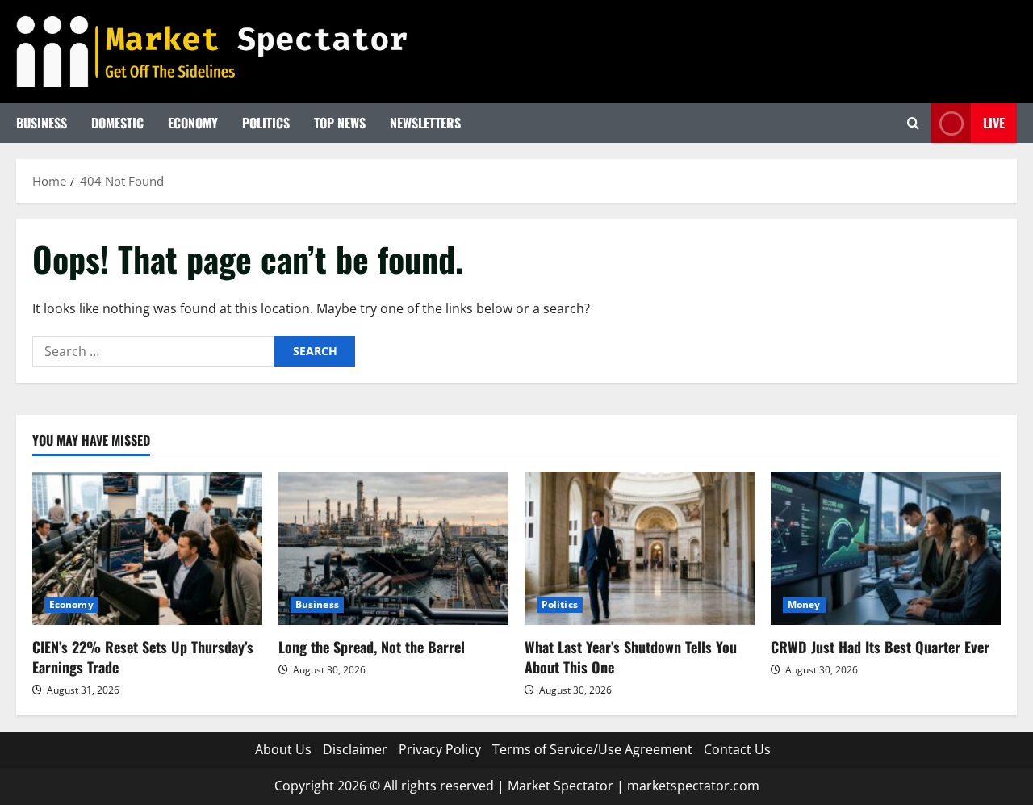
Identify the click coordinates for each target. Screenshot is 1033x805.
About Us (283, 749)
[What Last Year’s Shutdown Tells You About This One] (640, 548)
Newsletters (425, 122)
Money (804, 604)
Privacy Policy (440, 749)
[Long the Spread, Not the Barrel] (393, 548)
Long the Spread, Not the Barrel (371, 646)
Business (41, 122)
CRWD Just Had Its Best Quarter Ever (880, 646)
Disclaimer (355, 749)
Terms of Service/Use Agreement (592, 749)
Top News (340, 122)
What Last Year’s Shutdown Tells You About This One (631, 656)
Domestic (117, 122)
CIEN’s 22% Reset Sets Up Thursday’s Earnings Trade (142, 656)
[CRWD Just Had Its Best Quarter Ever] (886, 548)
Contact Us (737, 749)
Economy (193, 122)
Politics (266, 122)
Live (994, 122)
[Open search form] (913, 123)
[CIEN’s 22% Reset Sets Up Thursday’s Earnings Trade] (147, 548)
